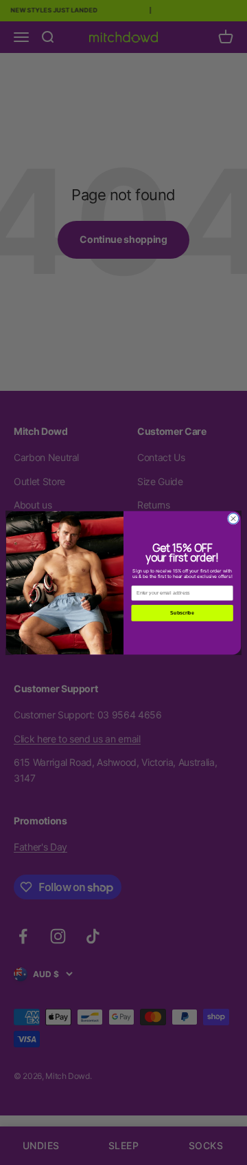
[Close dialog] (233, 518)
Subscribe (181, 612)
